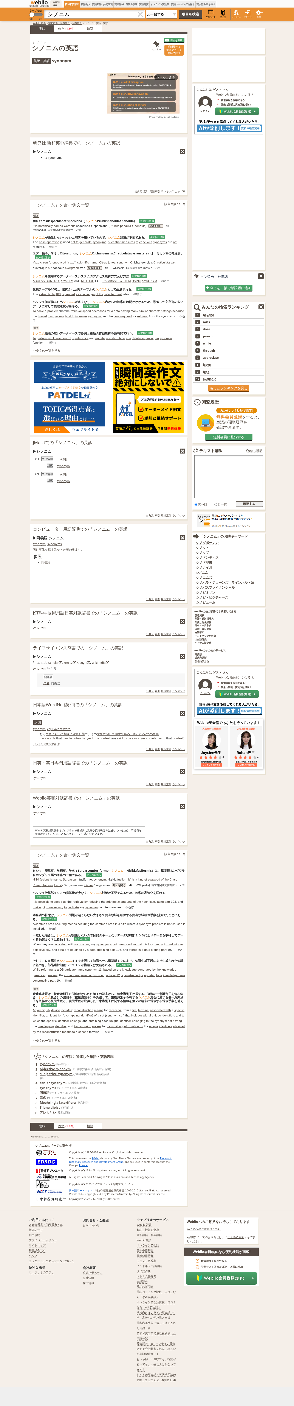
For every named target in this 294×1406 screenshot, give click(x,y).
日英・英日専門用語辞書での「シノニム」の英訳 (80, 763)
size (123, 924)
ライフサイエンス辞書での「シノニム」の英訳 (78, 648)
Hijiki (36, 879)
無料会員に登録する (228, 437)
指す (51, 549)
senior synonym (53, 1082)
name (80, 969)
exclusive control (59, 338)
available (209, 379)
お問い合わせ (91, 1225)
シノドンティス (207, 557)
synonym (123, 262)
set (102, 1015)
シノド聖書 (204, 562)
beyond (208, 315)
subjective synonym (56, 1074)
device (55, 1010)
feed (206, 372)
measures (128, 242)
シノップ (202, 552)
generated (125, 944)
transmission (82, 1026)
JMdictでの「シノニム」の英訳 (63, 442)
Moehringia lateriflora (58, 1102)
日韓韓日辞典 (145, 1256)
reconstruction (83, 1010)
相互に (68, 734)
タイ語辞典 (201, 639)
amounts (126, 901)
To (34, 338)
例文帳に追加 (147, 220)
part (167, 901)
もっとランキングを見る (229, 388)
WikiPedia (99, 663)
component (72, 975)
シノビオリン (205, 592)
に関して (109, 734)
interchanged (83, 738)
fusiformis (123, 879)
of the (99, 294)
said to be (124, 738)
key (150, 944)
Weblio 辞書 (39, 23)
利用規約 (34, 1235)
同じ (36, 549)
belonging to (140, 1021)
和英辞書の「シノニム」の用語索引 (45, 1136)
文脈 (49, 734)
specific (179, 1010)
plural (147, 1015)
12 (118, 975)
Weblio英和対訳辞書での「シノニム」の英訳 (76, 798)
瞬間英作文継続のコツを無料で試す (174, 50)
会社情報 (88, 1278)
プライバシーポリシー (43, 1240)
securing (61, 924)
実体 (42, 549)
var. (173, 262)
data (117, 311)
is (61, 242)
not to (75, 242)
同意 (118, 734)
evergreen (72, 268)
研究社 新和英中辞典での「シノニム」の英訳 (76, 143)
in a (96, 738)
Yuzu (36, 262)
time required (123, 316)
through (209, 350)
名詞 (63, 459)
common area (44, 924)
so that (137, 944)
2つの (149, 734)
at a (128, 338)
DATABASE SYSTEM (116, 281)
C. (131, 262)
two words (47, 738)
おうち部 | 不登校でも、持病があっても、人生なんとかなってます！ (156, 1364)
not (175, 242)
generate (85, 242)
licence (83, 1165)
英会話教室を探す (206, 4)
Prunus (114, 226)
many (134, 311)
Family (58, 885)
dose (206, 329)
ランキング (167, 191)
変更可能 (79, 734)
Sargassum (70, 879)
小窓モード (211, 16)
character (155, 311)
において (58, 734)
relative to (158, 738)
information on (133, 1026)
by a (159, 975)
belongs (75, 1021)
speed (86, 311)
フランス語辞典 (146, 1261)
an (181, 944)
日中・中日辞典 (203, 625)
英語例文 (85, 4)
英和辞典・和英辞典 (59, 23)
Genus (88, 885)
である (125, 734)
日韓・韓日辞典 (203, 629)
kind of (142, 879)
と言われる (137, 734)
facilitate (73, 907)
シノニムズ (204, 577)
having (125, 311)
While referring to (44, 969)
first (134, 1010)
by (86, 901)
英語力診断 (132, 4)
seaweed (154, 879)
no (157, 338)
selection (86, 975)
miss (206, 322)
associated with (160, 1010)
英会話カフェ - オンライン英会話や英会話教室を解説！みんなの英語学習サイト (156, 1349)
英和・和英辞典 (203, 622)
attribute (70, 969)
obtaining (102, 949)
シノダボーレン (207, 542)
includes (66, 1010)
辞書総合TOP (37, 1250)
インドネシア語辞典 (205, 635)
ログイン (248, 16)
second (83, 1031)
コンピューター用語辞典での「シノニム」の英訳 (80, 529)
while (207, 343)
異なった (60, 549)
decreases (99, 311)
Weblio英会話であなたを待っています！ (228, 722)
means (72, 924)
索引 (146, 191)
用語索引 (155, 191)
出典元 (138, 191)
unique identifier (120, 1021)
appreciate (211, 357)
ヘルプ (33, 1256)
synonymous (141, 738)
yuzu (71, 262)
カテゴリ (180, 191)
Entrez (68, 663)
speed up (60, 901)
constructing (41, 980)
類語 (90, 28)
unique (156, 1015)
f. (92, 226)
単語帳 (198, 654)
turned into (171, 944)
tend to (69, 316)
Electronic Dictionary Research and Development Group (120, 1160)
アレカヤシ (48, 1112)
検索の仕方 (36, 1230)
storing (155, 949)
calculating (156, 901)
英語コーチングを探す (183, 4)
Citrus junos (107, 262)
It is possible (41, 901)
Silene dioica (50, 1107)
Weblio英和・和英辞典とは (46, 1225)
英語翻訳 (144, 4)
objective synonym (55, 1069)
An (34, 1010)
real (119, 294)
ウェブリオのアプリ (41, 1272)
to (137, 242)
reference (81, 338)
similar (143, 311)
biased (42, 316)
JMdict (95, 1158)
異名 (46, 683)
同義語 (45, 562)
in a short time (115, 338)
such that (114, 242)
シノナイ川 (204, 567)
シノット (202, 547)
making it (39, 907)
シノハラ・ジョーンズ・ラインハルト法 (225, 582)
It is (35, 226)
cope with (145, 242)
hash (42, 242)
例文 (61, 28)
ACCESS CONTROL (46, 281)
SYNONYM (149, 281)
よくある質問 (235, 1237)
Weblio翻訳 (254, 450)
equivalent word (59, 729)
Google (82, 663)
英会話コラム (202, 661)
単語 (156, 734)
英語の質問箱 (145, 1287)
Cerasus (69, 226)
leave (207, 364)
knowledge (129, 969)
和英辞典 (77, 23)
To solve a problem (46, 311)
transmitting (115, 1026)
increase (81, 316)
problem (157, 924)
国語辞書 (199, 615)
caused (177, 924)
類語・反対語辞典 (204, 618)
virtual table (47, 294)
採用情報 (88, 1283)
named (58, 226)
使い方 (223, 17)
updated (149, 975)
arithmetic (113, 901)
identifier (38, 1015)
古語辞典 (199, 632)
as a (79, 294)
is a (47, 268)
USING (136, 281)
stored (133, 949)
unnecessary (54, 907)
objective (39, 949)
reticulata (163, 262)
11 (100, 969)
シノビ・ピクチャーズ (212, 597)
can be (68, 738)
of (73, 338)
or (142, 975)
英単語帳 (119, 4)
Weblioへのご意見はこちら (204, 1229)
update (100, 338)
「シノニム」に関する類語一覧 (46, 744)
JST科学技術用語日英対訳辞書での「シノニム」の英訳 (85, 613)
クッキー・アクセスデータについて (51, 1261)
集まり (76, 549)
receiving (115, 1010)
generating (40, 975)
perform (42, 338)
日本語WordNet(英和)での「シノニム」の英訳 (77, 705)
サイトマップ (37, 1245)
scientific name (87, 262)
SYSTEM (67, 281)
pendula (125, 226)
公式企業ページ (92, 1273)
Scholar (53, 663)
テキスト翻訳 (211, 450)
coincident (60, 944)
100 (58, 294)
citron (44, 262)
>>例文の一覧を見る (46, 350)
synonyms (99, 242)
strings (167, 311)
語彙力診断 (201, 657)
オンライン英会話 (159, 4)
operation (52, 242)
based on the (112, 969)
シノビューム (205, 602)
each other (81, 944)
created (70, 294)
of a (96, 1015)
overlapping (72, 1015)
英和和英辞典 (72, 4)
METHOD (87, 281)
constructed (132, 975)
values (59, 316)
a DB (60, 969)
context (105, 738)
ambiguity (43, 1010)
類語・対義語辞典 (148, 1230)
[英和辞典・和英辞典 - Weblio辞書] (39, 2)
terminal (143, 1010)
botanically (45, 226)
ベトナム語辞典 (203, 642)
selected (110, 294)
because (178, 311)
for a (110, 311)
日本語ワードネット (80, 1190)
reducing (94, 901)
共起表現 (108, 4)
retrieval (76, 311)
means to (68, 1031)
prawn (207, 336)
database (138, 338)
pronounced (58, 262)
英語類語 (97, 4)
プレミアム (236, 16)
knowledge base (104, 975)
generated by (147, 969)
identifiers (168, 1015)
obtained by (78, 949)
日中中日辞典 (145, 1250)
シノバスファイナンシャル (215, 587)
